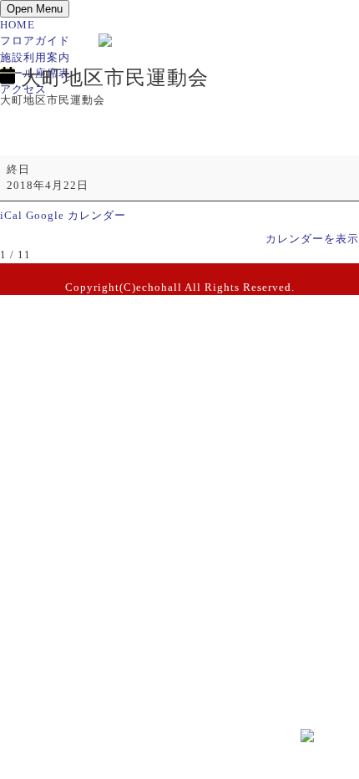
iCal (11, 215)
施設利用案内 (35, 58)
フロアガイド (35, 41)
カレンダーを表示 (312, 239)
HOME (17, 25)
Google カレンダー (76, 215)
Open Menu (35, 9)
